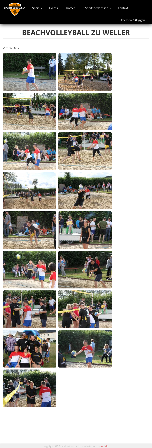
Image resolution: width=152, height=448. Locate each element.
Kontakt (123, 8)
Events (53, 8)
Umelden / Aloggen (132, 20)
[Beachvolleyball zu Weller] (29, 72)
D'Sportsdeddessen (96, 8)
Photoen (70, 8)
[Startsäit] (16, 9)
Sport (36, 8)
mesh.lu (104, 446)
